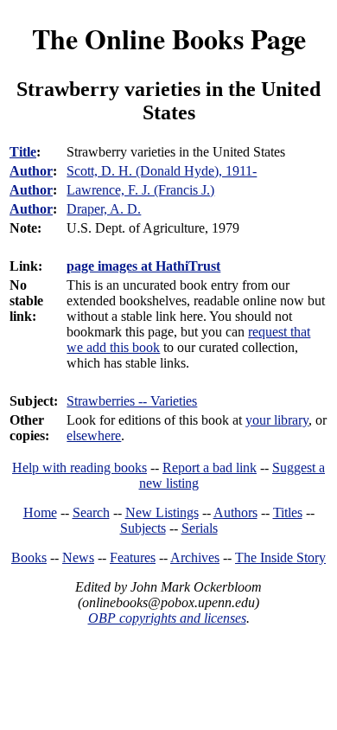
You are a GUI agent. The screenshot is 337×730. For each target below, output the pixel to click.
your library (276, 420)
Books (29, 557)
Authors (235, 512)
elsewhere (94, 435)
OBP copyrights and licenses (167, 618)
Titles (287, 512)
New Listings (162, 512)
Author (31, 170)
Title (23, 151)
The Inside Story (280, 557)
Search (91, 512)
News (78, 557)
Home (40, 512)
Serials (199, 528)
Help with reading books (79, 467)
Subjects (143, 528)
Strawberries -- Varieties (132, 401)
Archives (194, 557)
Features (133, 557)
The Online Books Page (169, 38)
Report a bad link (209, 467)
